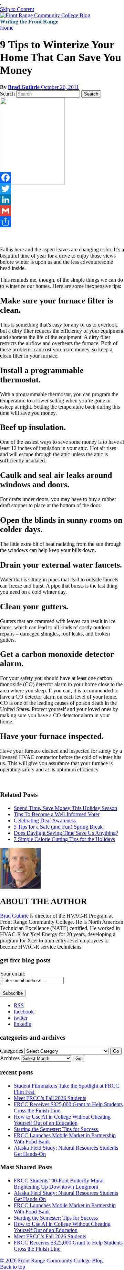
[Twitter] (62, 188)
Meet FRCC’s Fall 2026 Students (50, 1098)
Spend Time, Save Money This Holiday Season (65, 808)
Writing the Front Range (29, 21)
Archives (10, 1058)
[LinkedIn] (62, 199)
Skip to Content (17, 9)
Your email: (12, 974)
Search (7, 94)
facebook (24, 1011)
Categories (11, 1051)
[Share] (62, 221)
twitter (21, 1018)
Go (116, 1051)
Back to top (12, 1267)
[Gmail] (62, 210)
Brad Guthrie (24, 87)
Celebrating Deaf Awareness (45, 820)
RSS (19, 1005)
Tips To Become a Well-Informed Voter (57, 814)
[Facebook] (62, 177)
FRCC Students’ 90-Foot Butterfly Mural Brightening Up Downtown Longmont (59, 1184)
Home (6, 28)
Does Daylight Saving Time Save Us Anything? (66, 833)
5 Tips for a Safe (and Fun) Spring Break (58, 827)
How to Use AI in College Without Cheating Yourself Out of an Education (62, 1120)
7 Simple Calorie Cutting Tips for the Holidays (64, 839)
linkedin (22, 1024)
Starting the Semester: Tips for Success (56, 1129)
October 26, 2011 (60, 87)
